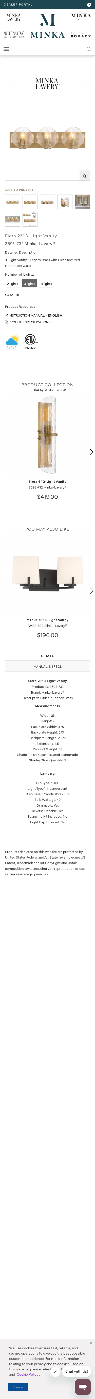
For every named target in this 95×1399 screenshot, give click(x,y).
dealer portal (18, 4)
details (47, 655)
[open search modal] (88, 48)
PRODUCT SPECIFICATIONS (29, 322)
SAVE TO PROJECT (19, 190)
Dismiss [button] (18, 1387)
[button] (91, 1343)
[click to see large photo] (12, 202)
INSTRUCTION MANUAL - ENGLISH (35, 315)
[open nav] (6, 49)
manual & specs (47, 666)
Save (13, 100)
